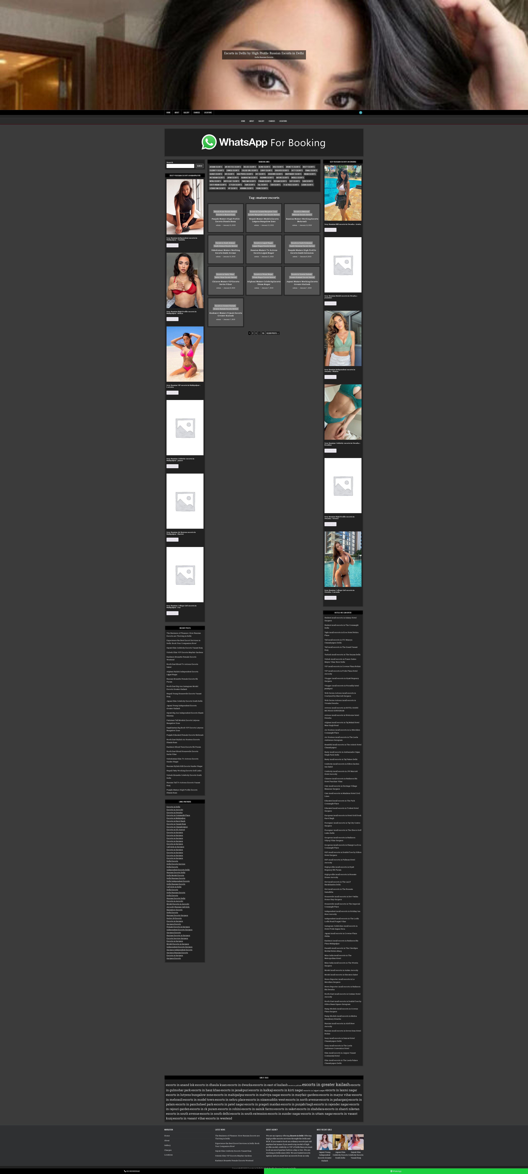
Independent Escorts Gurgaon (179, 929)
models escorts (298, 177)
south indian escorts (218, 184)
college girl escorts (250, 170)
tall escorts (263, 184)
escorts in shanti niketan (341, 1109)
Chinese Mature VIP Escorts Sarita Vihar (225, 283)
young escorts (262, 188)
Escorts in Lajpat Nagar (263, 243)
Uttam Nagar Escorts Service (264, 277)
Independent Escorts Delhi (178, 869)
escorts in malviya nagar (262, 1095)
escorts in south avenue (182, 1114)
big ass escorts (250, 166)
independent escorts (293, 174)
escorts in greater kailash (326, 1084)
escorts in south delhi (215, 1114)
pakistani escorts (249, 181)
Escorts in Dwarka (174, 812)
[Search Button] (360, 112)
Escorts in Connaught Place (178, 815)
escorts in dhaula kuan (211, 1085)
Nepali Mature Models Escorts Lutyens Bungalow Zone (264, 220)
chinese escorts (233, 170)
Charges (197, 112)
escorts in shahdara (310, 1109)
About (177, 112)
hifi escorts (229, 174)
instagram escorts (217, 177)
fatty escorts (297, 170)
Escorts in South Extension (301, 243)
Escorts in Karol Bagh (176, 821)
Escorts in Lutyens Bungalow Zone (263, 212)
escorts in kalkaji (261, 1090)
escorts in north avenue (302, 1100)
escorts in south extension (248, 1114)
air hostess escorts (233, 166)
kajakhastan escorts (249, 177)
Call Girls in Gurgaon (175, 847)
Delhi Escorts (172, 861)
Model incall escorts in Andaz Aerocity (341, 970)
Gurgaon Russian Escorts (177, 952)
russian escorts (280, 181)
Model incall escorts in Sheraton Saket (341, 974)
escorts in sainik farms (257, 1109)
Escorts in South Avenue (225, 243)
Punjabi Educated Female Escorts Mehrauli (185, 735)
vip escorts (232, 188)
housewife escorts (275, 174)
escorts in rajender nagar (331, 1104)
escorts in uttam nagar (317, 1114)
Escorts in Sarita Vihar (225, 274)
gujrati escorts (216, 174)
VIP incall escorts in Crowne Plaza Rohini (342, 666)
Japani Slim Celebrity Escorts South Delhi (184, 701)
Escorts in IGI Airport (176, 829)
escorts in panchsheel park (194, 1104)
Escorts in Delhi (173, 806)
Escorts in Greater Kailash (302, 274)
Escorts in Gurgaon (175, 832)
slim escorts (307, 181)
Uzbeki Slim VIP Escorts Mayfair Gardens (185, 652)
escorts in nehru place (230, 1100)
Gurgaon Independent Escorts (179, 949)
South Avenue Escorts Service (225, 246)
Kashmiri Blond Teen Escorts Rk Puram (184, 747)
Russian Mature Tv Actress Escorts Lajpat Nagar (264, 251)
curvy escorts (266, 170)
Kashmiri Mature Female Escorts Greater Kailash (225, 314)
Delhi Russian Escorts (176, 878)
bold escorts (278, 166)
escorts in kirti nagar (288, 1090)
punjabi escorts (264, 181)
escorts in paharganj (333, 1100)
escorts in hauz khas (205, 1090)
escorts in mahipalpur (229, 1095)
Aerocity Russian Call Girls (178, 907)
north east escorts (231, 181)
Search (170, 162)
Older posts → (272, 333)
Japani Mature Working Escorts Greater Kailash (302, 283)
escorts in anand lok (180, 1085)
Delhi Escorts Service (176, 864)
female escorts (311, 170)
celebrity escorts (217, 170)
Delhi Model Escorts (175, 875)
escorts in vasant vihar (189, 1118)
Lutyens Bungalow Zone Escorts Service (263, 215)
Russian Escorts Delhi (176, 872)
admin (218, 225)
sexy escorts (294, 181)
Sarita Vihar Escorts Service (226, 277)
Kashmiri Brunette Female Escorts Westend (234, 1160)
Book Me (172, 245)
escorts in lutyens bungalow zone (189, 1095)
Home (168, 112)
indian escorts (310, 174)
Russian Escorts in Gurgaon (178, 935)
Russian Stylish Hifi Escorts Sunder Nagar (185, 766)
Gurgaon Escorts (174, 924)
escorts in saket (285, 1109)
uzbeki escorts (307, 184)
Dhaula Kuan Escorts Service (225, 212)
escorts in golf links (295, 1085)
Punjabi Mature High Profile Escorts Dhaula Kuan (226, 220)
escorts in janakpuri (235, 1090)
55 (263, 333)
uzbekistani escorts (217, 188)
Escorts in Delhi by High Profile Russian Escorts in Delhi (264, 53)
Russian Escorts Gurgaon (177, 915)
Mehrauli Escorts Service (302, 215)
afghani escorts (216, 166)
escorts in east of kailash (270, 1085)
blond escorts (264, 166)
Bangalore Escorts (174, 909)
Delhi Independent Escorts (178, 881)
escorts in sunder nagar (284, 1114)
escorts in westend (219, 1118)
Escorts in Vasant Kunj (176, 824)
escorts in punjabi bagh (297, 1104)
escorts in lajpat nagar (314, 1090)
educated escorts (282, 170)
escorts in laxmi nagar (341, 1090)
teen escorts (275, 184)
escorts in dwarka (240, 1085)
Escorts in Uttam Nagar (263, 274)
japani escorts (233, 177)
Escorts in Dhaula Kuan (225, 215)
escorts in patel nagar (229, 1104)
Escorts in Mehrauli (301, 212)
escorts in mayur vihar (335, 1095)
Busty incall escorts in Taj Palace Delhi (340, 759)
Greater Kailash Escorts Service (302, 277)
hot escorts (260, 174)
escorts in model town (198, 1100)
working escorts (246, 188)
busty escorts (309, 166)
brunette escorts (293, 166)
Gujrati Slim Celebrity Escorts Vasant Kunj (185, 648)
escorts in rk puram (204, 1109)
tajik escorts (250, 184)
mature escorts (282, 177)
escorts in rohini (229, 1109)
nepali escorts (215, 181)
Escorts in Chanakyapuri (177, 827)
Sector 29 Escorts (174, 918)
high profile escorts (245, 174)
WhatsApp (397, 1171)
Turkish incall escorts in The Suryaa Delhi (342, 654)
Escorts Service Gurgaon (177, 938)
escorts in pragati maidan (262, 1104)
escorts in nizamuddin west (265, 1100)
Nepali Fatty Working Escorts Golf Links (184, 770)
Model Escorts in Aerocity (178, 904)
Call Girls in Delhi (174, 887)
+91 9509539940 (133, 1171)
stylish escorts (235, 184)
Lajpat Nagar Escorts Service (264, 246)
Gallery (186, 112)
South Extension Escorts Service (302, 246)
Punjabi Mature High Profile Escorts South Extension (302, 251)
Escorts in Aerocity (175, 809)
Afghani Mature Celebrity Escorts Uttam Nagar (263, 283)
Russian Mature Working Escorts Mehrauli (302, 220)
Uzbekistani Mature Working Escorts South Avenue (225, 251)
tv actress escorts (291, 184)
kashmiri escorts (267, 177)
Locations (208, 112)
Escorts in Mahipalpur (176, 818)
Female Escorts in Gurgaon (178, 927)
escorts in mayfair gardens (300, 1095)
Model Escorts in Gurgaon (178, 944)
